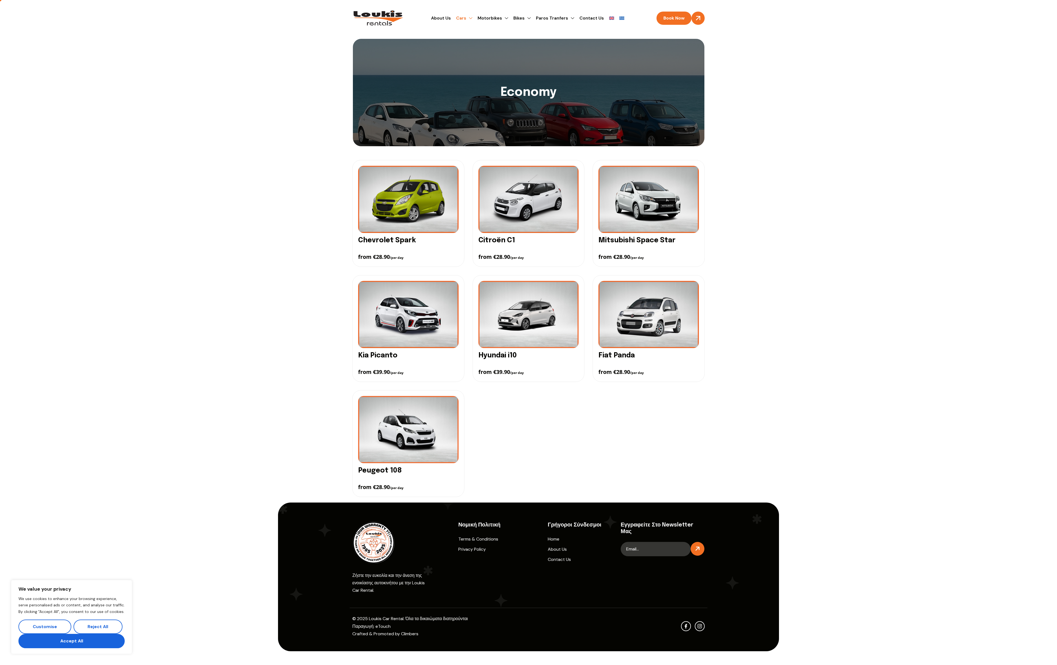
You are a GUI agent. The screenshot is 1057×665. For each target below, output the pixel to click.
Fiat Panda (616, 355)
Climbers (409, 634)
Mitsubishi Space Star (636, 240)
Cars (461, 18)
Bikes (519, 18)
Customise (45, 626)
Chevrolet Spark (387, 240)
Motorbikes (490, 18)
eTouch (383, 626)
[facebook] (686, 626)
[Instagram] (700, 626)
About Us (441, 18)
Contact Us (591, 18)
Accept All (71, 641)
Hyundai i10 (497, 355)
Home (553, 539)
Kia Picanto (377, 355)
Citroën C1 (496, 240)
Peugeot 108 (380, 470)
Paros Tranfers (552, 18)
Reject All (98, 626)
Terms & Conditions (478, 539)
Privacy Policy (472, 549)
